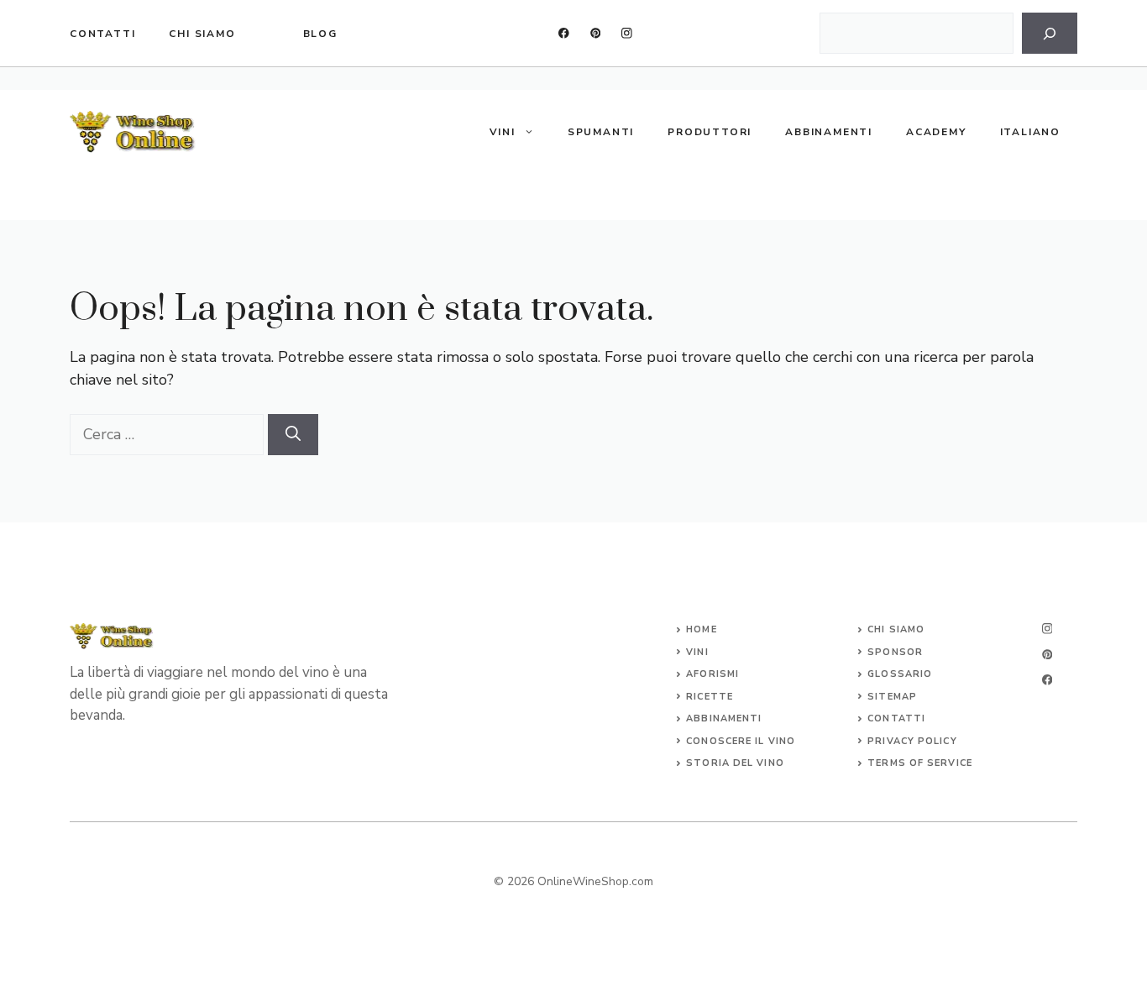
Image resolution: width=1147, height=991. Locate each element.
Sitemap (892, 696)
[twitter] (595, 33)
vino (781, 741)
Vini (503, 132)
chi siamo (202, 33)
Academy (936, 132)
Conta (886, 718)
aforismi (712, 674)
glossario (899, 674)
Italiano (1030, 132)
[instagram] (626, 33)
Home (701, 629)
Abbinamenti (828, 132)
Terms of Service (919, 763)
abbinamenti (724, 718)
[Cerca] (1049, 33)
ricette (709, 696)
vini (697, 652)
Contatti (102, 33)
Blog (320, 33)
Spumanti (601, 132)
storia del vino (735, 763)
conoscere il (726, 741)
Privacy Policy (911, 741)
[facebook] (563, 33)
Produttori (710, 132)
